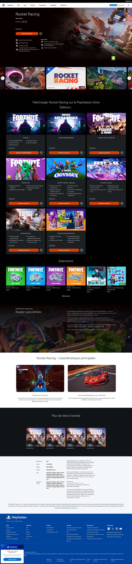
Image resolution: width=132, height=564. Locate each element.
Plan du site (89, 560)
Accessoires (42, 5)
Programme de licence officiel (94, 538)
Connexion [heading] (110, 525)
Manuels (69, 541)
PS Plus (32, 5)
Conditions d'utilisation (92, 527)
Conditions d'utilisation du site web (77, 560)
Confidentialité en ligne (52, 532)
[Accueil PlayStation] (3, 5)
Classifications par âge (92, 532)
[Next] (129, 78)
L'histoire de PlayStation (12, 538)
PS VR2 (28, 532)
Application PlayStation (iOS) (114, 532)
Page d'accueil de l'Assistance (74, 527)
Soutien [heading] (69, 525)
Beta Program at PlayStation (114, 536)
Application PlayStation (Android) (115, 534)
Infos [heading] (7, 525)
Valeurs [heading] (48, 525)
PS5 (18, 5)
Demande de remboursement (74, 538)
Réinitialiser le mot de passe (74, 536)
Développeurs (90, 536)
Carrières (8, 530)
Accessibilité (49, 530)
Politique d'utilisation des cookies (117, 560)
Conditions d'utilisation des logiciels (100, 560)
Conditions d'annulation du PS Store (96, 530)
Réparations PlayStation (73, 534)
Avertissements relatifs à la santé (75, 483)
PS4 (27, 530)
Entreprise (8, 536)
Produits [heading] (28, 525)
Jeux (25, 5)
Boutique (10, 5)
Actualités (53, 5)
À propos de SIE (10, 527)
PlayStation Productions (12, 534)
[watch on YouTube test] (82, 87)
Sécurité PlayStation (72, 530)
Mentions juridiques (49, 560)
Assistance (63, 5)
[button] (66, 78)
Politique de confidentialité (60, 560)
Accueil (8, 521)
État (68, 532)
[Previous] (3, 78)
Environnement (50, 527)
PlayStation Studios (11, 532)
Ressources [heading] (90, 525)
